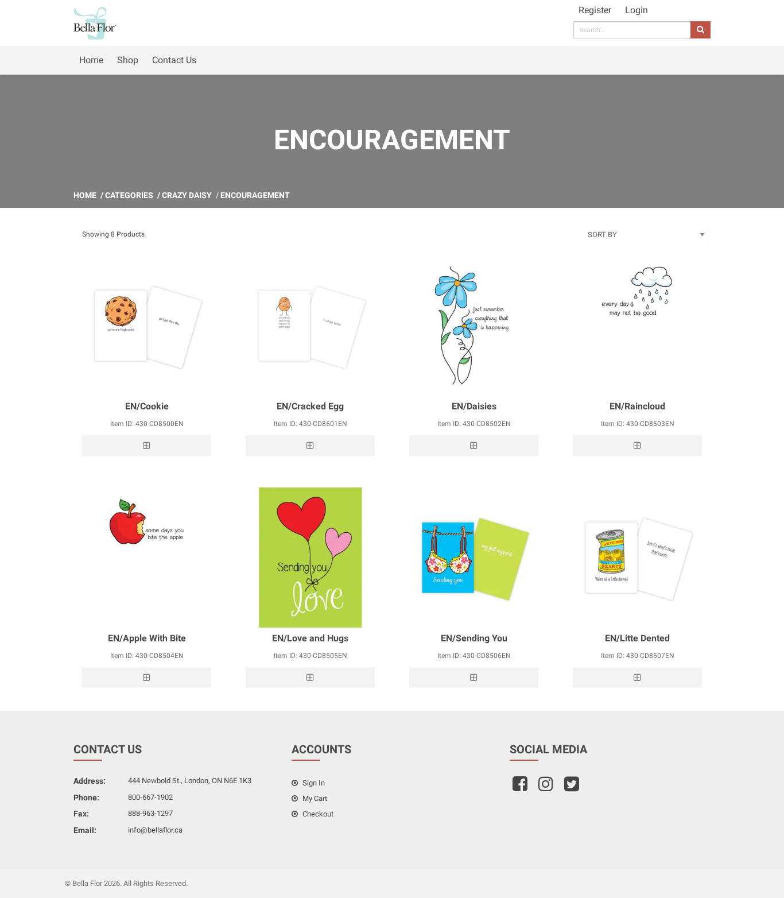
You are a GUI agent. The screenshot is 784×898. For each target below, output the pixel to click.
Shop (127, 60)
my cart (314, 798)
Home (91, 60)
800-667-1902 (150, 797)
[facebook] (521, 787)
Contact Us (174, 60)
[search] (700, 29)
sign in (313, 783)
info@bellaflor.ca (155, 830)
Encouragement (255, 195)
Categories (129, 195)
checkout (317, 814)
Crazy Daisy (187, 195)
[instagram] (547, 787)
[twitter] (573, 787)
